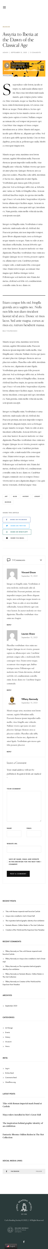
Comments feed (11, 1077)
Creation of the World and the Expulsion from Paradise (25, 930)
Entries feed (9, 1073)
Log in (7, 1068)
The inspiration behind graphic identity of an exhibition (25, 921)
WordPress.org (10, 1082)
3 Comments (35, 52)
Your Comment (14, 789)
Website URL (12, 844)
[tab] (24, 560)
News (7, 1046)
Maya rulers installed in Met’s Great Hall (20, 916)
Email (29, 828)
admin (5, 52)
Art (6, 496)
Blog (15, 496)
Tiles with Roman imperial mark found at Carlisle (23, 911)
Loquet (37, 496)
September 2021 (11, 1006)
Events (7, 1032)
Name (9, 828)
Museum (6, 27)
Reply (9, 625)
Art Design (9, 1028)
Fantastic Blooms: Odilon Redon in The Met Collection (25, 925)
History (26, 496)
